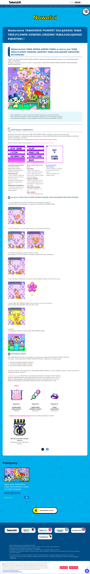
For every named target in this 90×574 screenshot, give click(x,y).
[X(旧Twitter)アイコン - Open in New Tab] (42, 449)
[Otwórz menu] (85, 11)
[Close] (87, 567)
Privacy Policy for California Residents (10, 570)
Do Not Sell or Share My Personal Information (12, 571)
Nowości (7, 6)
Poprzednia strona (47, 510)
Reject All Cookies (73, 567)
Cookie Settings (63, 567)
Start (2, 6)
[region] (45, 567)
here (3, 564)
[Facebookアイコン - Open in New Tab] (47, 449)
